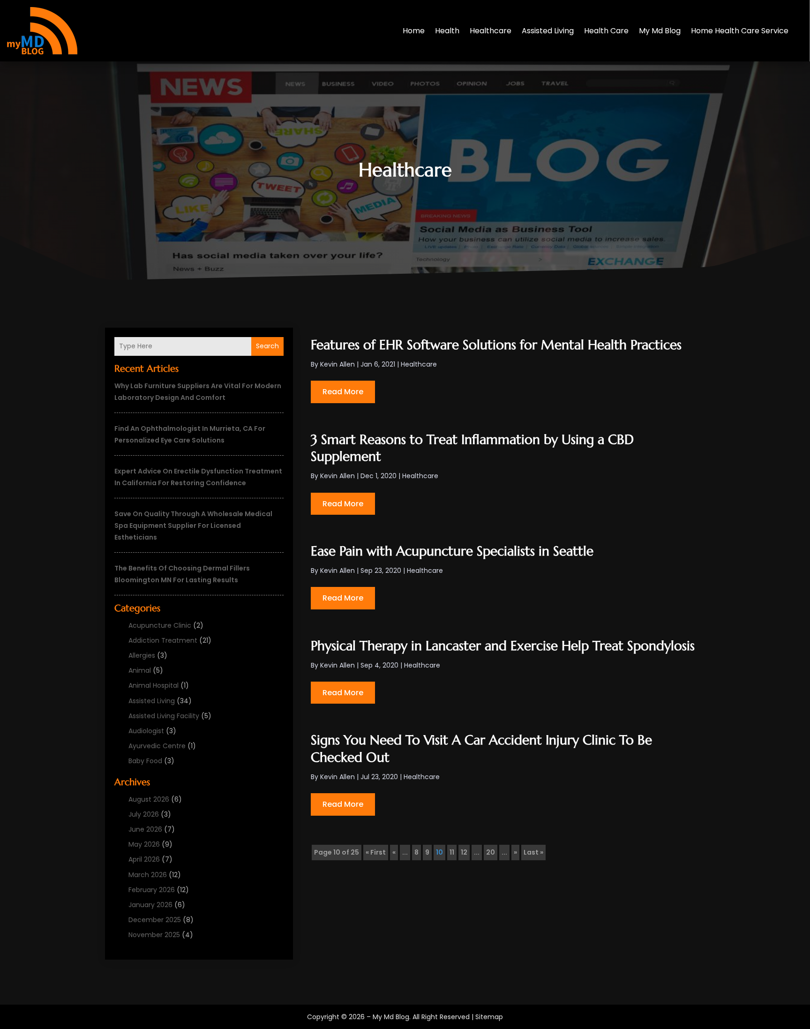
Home (414, 30)
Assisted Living (548, 30)
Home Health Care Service (739, 30)
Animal (139, 670)
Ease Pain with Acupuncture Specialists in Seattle (452, 551)
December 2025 (154, 919)
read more (342, 391)
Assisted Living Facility (163, 716)
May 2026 (144, 844)
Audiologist (146, 731)
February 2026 (151, 889)
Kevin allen (337, 364)
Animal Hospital (153, 685)
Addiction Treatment (162, 640)
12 (464, 852)
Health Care (606, 30)
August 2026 (148, 799)
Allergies (141, 655)
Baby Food (145, 761)
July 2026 (143, 814)
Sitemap (489, 1016)
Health (447, 30)
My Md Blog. (392, 1016)
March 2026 (147, 874)
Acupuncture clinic (159, 625)
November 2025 (154, 934)
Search (267, 346)
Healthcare (490, 30)
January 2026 (150, 904)
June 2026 (145, 829)
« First (376, 852)
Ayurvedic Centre (157, 746)
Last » (533, 852)
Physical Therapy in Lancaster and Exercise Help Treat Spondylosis (503, 646)
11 (452, 852)
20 (490, 852)
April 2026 (144, 859)
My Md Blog (660, 30)
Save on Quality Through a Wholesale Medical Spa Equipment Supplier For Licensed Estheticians (193, 525)
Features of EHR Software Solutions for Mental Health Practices (496, 345)
